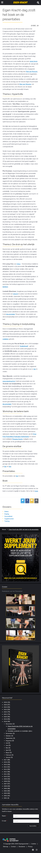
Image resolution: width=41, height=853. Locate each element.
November (9, 733)
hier (34, 369)
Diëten (6, 511)
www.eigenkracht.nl (9, 381)
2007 (5, 783)
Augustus (9, 740)
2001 (5, 798)
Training (6, 521)
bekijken (5, 287)
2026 (5, 702)
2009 (5, 779)
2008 (5, 781)
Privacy (30, 846)
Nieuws (4, 529)
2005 (5, 788)
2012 (5, 772)
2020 (5, 716)
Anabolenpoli (24, 346)
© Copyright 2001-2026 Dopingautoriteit (15, 844)
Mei (7, 748)
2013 (5, 769)
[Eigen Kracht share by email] (32, 501)
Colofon (33, 844)
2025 (5, 704)
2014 (5, 767)
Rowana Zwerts (17, 439)
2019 (5, 719)
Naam (4, 816)
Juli (7, 743)
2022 (5, 712)
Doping (6, 514)
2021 (5, 714)
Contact (13, 846)
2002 (5, 795)
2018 (5, 721)
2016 (5, 762)
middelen (5, 339)
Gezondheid (8, 516)
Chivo (18, 264)
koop (36, 491)
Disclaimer (22, 846)
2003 (5, 793)
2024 (5, 707)
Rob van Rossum (31, 71)
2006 (5, 786)
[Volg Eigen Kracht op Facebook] (33, 849)
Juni (7, 745)
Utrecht (15, 294)
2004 (5, 791)
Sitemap (5, 846)
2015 (5, 764)
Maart (7, 752)
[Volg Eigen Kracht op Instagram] (36, 849)
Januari (8, 757)
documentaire (10, 314)
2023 (5, 709)
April (7, 750)
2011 (5, 774)
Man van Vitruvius (25, 84)
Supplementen (9, 519)
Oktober (8, 736)
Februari (8, 755)
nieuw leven (33, 61)
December (9, 724)
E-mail (4, 821)
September (9, 738)
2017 (5, 760)
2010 (5, 776)
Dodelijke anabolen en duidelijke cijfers (20, 731)
